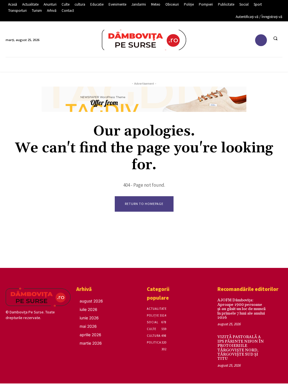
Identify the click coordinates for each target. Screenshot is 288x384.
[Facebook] (261, 40)
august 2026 (91, 301)
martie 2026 (91, 343)
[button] (275, 38)
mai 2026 (88, 326)
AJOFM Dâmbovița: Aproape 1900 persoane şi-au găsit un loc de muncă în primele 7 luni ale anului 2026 (241, 309)
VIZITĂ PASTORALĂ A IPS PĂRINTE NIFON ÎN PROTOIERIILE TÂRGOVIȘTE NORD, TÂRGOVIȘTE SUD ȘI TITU (240, 348)
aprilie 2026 (90, 334)
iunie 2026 (89, 317)
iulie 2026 (88, 309)
